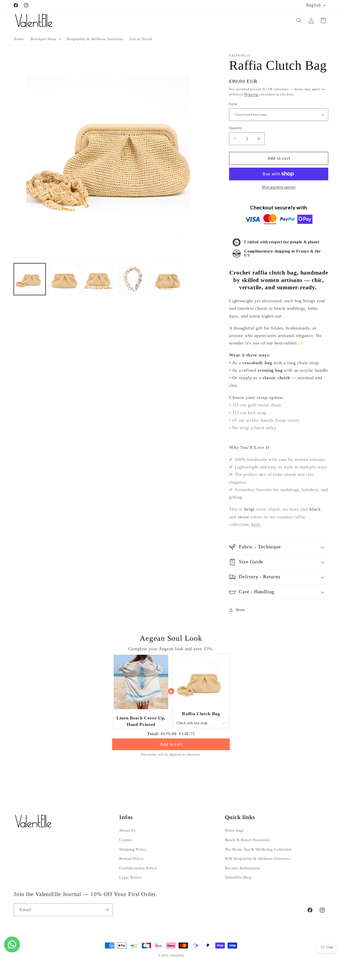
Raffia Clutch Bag (201, 713)
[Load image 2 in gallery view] (64, 279)
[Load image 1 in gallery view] (30, 279)
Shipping (251, 94)
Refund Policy (131, 858)
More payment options (278, 187)
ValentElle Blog (238, 877)
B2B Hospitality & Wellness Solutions (257, 858)
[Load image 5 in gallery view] (168, 279)
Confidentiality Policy (138, 868)
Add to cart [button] (171, 744)
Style (233, 104)
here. (256, 524)
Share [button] (240, 610)
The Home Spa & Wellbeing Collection (258, 849)
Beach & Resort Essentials (247, 840)
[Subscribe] (107, 909)
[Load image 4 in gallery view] (133, 279)
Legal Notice (130, 877)
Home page (234, 830)
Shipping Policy (132, 849)
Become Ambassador (243, 868)
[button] (45, 39)
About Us (127, 830)
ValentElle (177, 955)
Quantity (235, 128)
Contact (125, 840)
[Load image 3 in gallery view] (99, 279)
